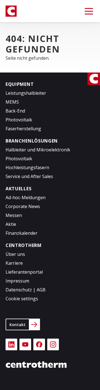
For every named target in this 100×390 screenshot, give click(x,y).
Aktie (11, 224)
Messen (14, 215)
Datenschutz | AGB (26, 290)
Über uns (15, 254)
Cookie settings (22, 299)
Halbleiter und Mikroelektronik (38, 150)
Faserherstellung (23, 129)
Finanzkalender (22, 233)
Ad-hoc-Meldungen (26, 197)
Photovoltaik (19, 120)
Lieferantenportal (24, 272)
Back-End (15, 111)
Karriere (14, 263)
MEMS (12, 102)
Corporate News (23, 206)
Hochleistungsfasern (27, 167)
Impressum (17, 281)
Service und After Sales (29, 176)
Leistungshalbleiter (26, 93)
